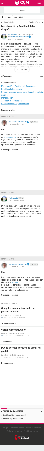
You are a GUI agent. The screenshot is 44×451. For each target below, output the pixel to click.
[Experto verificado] (29, 36)
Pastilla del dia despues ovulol (14, 415)
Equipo (5, 428)
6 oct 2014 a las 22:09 (16, 124)
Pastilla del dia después (11, 89)
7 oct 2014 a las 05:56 (16, 200)
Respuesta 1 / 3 (7, 116)
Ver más (23, 69)
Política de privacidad (33, 428)
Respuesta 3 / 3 (7, 259)
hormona (16, 282)
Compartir (8, 76)
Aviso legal (18, 431)
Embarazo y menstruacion (13, 419)
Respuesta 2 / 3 (7, 193)
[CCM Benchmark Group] (22, 438)
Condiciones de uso (17, 428)
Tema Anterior (9, 22)
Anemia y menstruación (11, 101)
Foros (9, 17)
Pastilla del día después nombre (15, 104)
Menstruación (7, 98)
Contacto (9, 431)
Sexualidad (18, 17)
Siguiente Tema (34, 22)
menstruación (10, 137)
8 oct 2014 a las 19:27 (15, 39)
